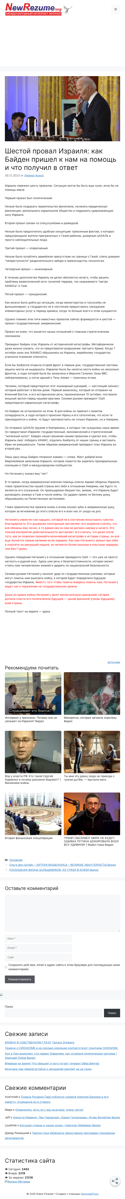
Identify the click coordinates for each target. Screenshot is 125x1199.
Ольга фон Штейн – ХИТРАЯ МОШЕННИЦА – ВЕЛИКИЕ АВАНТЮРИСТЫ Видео (62, 865)
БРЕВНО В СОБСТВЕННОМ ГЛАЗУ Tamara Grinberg (39, 1042)
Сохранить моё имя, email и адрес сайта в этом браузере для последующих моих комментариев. (64, 967)
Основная (16, 860)
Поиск (9, 1006)
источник (114, 662)
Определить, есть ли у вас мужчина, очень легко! (49, 1109)
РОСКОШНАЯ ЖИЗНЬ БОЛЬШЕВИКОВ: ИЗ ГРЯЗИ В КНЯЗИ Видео (53, 870)
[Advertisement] (62, 43)
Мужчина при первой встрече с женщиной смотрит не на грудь (48, 1069)
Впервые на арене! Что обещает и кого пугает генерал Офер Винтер (52, 1063)
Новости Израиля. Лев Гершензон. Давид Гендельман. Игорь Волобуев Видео (66, 1117)
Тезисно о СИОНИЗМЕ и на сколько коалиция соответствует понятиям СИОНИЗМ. (61, 1048)
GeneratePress (89, 1193)
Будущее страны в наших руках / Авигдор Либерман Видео (60, 1125)
